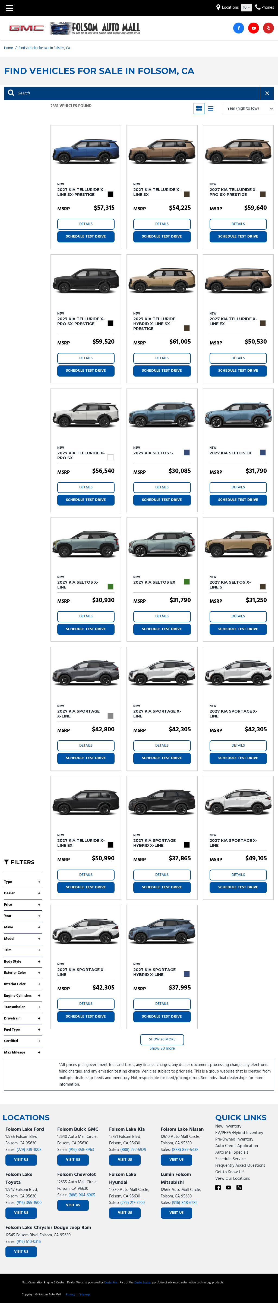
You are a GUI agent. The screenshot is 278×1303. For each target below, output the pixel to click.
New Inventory (228, 1126)
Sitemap (84, 1294)
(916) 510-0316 (29, 1242)
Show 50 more (162, 1048)
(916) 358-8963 (81, 1150)
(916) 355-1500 (29, 1203)
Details (86, 224)
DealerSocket (142, 1282)
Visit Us (21, 1160)
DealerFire (111, 1282)
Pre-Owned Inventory (234, 1139)
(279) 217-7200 (132, 1203)
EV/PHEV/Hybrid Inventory (239, 1133)
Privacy (70, 1294)
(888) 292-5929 (133, 1150)
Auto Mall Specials (231, 1152)
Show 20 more (162, 1039)
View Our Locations (232, 1178)
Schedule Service (230, 1159)
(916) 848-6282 (184, 1203)
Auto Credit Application (236, 1146)
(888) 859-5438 (185, 1150)
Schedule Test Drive (86, 236)
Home (9, 48)
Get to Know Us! (229, 1172)
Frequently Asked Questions (240, 1165)
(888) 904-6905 (81, 1195)
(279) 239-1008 (29, 1150)
